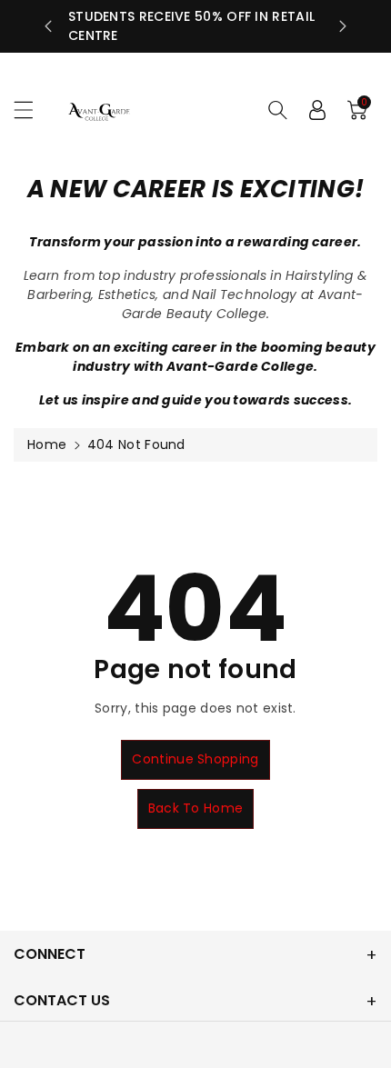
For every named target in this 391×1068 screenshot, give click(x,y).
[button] (32, 109)
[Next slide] (343, 26)
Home (46, 444)
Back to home (196, 808)
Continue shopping (195, 759)
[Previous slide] (48, 26)
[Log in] (317, 110)
